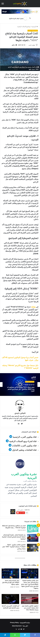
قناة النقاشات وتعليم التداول (24, 450)
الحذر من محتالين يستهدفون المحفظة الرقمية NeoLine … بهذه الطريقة (14, 527)
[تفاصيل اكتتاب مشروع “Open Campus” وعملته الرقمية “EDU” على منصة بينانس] (32, 548)
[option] (20, 384)
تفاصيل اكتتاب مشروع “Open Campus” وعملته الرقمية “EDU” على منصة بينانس (14, 547)
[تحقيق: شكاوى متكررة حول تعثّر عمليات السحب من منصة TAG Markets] (29, 599)
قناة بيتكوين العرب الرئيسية (25, 437)
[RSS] (16, 629)
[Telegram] (19, 629)
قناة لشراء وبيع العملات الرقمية (23, 441)
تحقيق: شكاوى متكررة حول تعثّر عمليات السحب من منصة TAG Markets (30, 608)
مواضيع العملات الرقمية (23, 26)
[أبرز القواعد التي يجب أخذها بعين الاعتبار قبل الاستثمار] (10, 599)
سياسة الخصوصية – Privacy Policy (20, 622)
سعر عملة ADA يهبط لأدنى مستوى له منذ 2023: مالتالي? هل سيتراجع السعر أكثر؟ (20, 389)
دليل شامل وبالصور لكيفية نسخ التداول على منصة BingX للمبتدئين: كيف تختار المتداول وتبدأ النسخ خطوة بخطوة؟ (29, 584)
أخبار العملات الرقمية (30, 381)
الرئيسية (34, 26)
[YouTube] (21, 629)
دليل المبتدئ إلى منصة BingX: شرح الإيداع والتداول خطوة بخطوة (10, 582)
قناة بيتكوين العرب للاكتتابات (24, 445)
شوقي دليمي (32, 45)
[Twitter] (23, 629)
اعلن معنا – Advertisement (20, 626)
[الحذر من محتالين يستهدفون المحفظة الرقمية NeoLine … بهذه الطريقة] (32, 529)
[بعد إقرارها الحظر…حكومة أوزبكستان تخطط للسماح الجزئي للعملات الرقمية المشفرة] (32, 538)
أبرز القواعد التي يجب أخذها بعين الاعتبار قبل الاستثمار (10, 607)
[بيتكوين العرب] (20, 3)
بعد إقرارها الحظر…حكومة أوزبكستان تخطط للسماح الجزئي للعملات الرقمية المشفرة (14, 537)
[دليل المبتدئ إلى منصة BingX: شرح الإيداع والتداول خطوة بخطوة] (10, 573)
